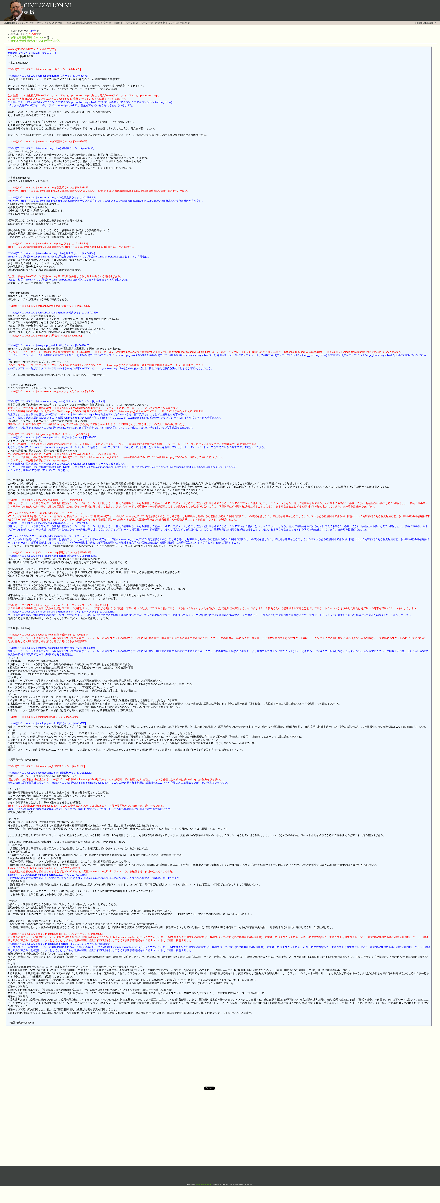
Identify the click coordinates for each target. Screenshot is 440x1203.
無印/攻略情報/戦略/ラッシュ (83, 22)
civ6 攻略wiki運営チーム (204, 1184)
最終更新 (160, 22)
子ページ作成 (130, 22)
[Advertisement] (191, 1059)
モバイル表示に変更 (178, 22)
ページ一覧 (146, 22)
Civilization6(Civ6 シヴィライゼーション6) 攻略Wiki (32, 22)
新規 (117, 22)
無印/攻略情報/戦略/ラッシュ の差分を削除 (35, 40)
